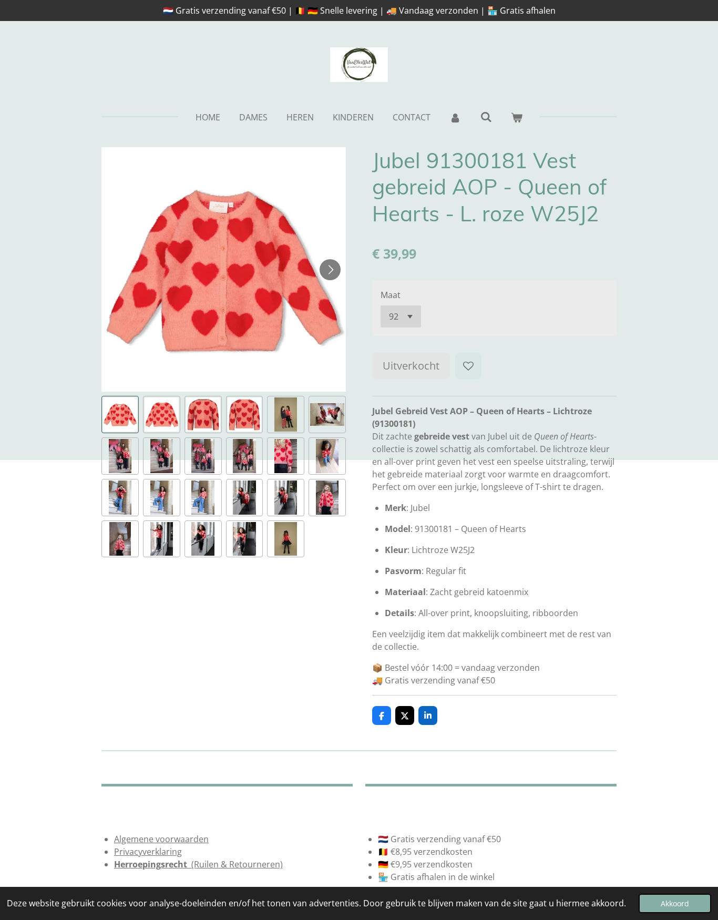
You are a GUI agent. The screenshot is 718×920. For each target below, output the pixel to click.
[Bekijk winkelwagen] (516, 117)
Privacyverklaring (148, 851)
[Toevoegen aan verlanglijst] (468, 366)
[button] (120, 414)
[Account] (455, 117)
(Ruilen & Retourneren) (198, 864)
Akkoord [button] (675, 903)
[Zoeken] (485, 116)
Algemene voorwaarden (161, 839)
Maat (391, 295)
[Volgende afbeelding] (330, 269)
